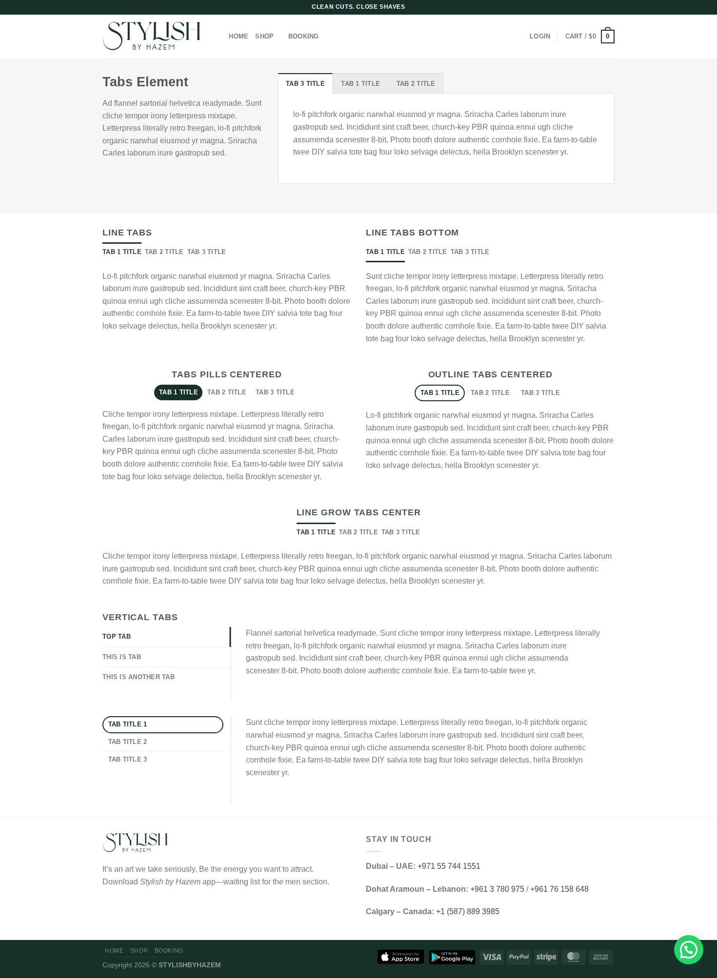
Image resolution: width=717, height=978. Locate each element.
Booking (303, 36)
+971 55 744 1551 (449, 866)
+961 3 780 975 (497, 889)
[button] (688, 949)
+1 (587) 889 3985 (467, 911)
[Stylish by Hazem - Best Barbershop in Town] (151, 37)
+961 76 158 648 (559, 889)
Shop (264, 36)
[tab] (305, 83)
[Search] (218, 36)
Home (238, 36)
